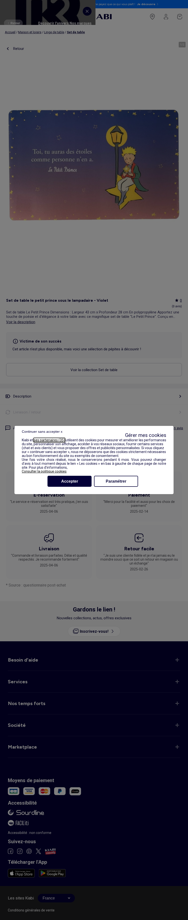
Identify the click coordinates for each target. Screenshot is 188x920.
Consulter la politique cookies (44, 471)
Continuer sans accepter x (42, 431)
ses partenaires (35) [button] (49, 440)
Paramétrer (116, 481)
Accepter (69, 481)
